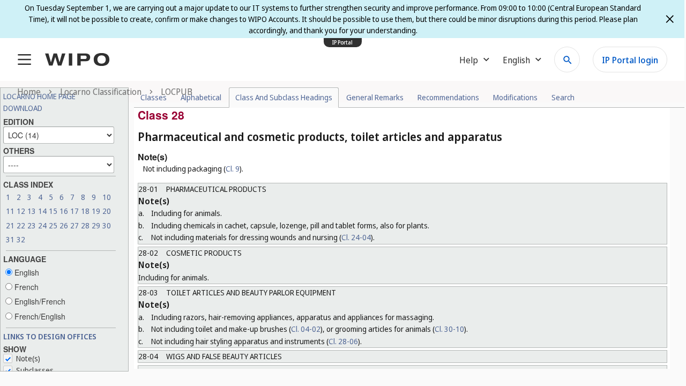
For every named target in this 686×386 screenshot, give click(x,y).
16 (63, 211)
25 (53, 225)
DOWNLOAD (22, 108)
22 (21, 225)
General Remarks (375, 97)
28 (85, 225)
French (25, 286)
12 (21, 211)
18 (85, 211)
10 (106, 197)
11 (10, 211)
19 (96, 211)
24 (42, 225)
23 (31, 225)
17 (74, 211)
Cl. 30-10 (449, 329)
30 (106, 225)
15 (53, 211)
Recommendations (448, 97)
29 (96, 225)
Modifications (515, 97)
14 (42, 211)
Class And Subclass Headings (283, 97)
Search (563, 97)
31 (10, 239)
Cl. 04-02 (305, 329)
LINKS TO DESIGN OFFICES (49, 336)
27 (74, 225)
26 (63, 225)
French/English (38, 316)
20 (106, 211)
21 (10, 225)
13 (31, 211)
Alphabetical (201, 97)
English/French (38, 301)
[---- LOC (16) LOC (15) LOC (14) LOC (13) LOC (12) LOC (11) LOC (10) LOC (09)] (58, 134)
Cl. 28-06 (343, 341)
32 (21, 239)
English (25, 272)
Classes (153, 97)
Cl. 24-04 (356, 237)
